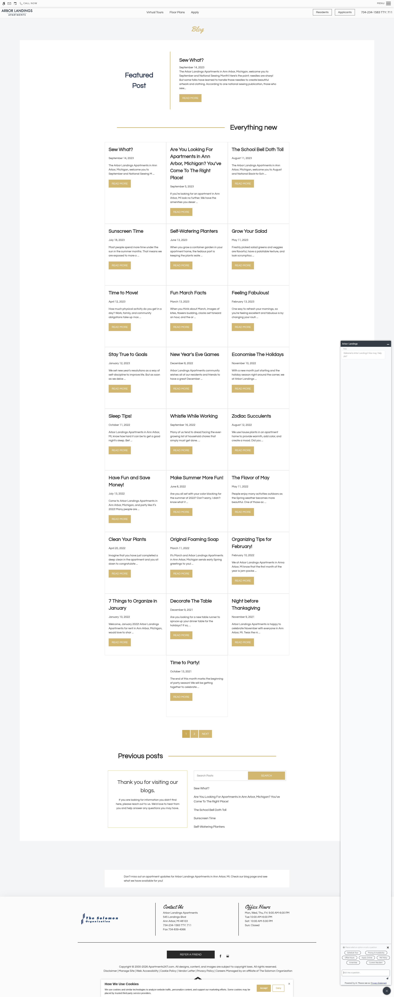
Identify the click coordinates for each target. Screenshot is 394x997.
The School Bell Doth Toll (210, 809)
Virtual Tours (155, 12)
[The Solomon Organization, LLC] (100, 919)
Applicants (345, 12)
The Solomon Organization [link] (275, 970)
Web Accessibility (147, 970)
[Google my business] (227, 957)
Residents (322, 12)
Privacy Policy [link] (205, 970)
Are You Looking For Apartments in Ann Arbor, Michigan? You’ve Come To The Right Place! (237, 799)
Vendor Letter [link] (186, 970)
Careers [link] (220, 970)
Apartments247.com (161, 966)
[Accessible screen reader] (3, 3)
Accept (263, 988)
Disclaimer (110, 970)
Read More (190, 98)
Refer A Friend (191, 954)
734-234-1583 (376, 12)
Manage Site (127, 970)
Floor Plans (177, 12)
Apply (195, 12)
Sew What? (201, 788)
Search (266, 775)
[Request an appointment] (15, 3)
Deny (278, 988)
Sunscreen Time (205, 818)
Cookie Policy (168, 970)
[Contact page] (9, 3)
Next (205, 733)
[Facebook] (220, 957)
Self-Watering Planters (209, 826)
